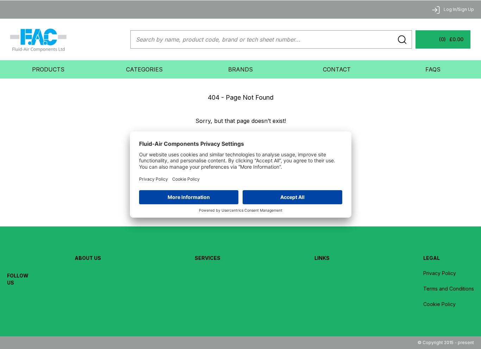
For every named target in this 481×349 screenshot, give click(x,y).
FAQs (433, 69)
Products (48, 69)
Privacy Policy (439, 273)
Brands (240, 69)
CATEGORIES (144, 69)
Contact (337, 69)
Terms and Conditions (448, 289)
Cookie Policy (439, 304)
